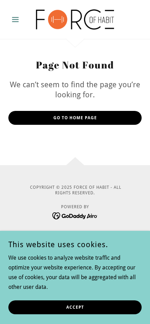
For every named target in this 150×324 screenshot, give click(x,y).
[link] (75, 19)
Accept (75, 307)
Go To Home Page (75, 117)
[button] (18, 19)
